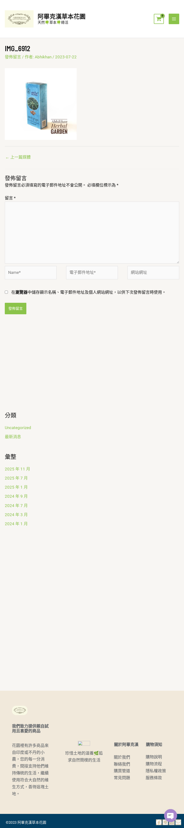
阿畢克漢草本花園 (62, 16)
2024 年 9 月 (16, 496)
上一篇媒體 (18, 157)
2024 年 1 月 (16, 523)
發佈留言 (13, 57)
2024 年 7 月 (16, 505)
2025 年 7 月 (16, 478)
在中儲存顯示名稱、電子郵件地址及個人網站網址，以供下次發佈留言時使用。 (88, 292)
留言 (10, 198)
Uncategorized (18, 427)
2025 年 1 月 (16, 487)
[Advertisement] (92, 365)
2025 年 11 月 (17, 469)
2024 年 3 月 (16, 514)
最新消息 (13, 436)
